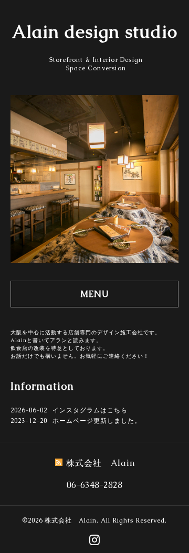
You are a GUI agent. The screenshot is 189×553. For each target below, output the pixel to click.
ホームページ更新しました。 (96, 421)
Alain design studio (94, 31)
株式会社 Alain (71, 520)
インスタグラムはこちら (90, 410)
